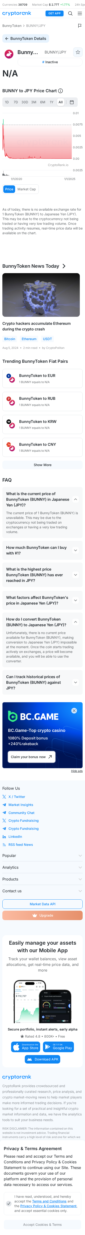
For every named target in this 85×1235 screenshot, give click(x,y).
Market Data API (42, 904)
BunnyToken (11, 26)
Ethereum (29, 339)
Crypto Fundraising (23, 820)
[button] (25, 1047)
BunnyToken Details (28, 38)
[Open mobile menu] (80, 13)
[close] (74, 710)
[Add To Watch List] (78, 52)
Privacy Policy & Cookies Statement (48, 1206)
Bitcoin (9, 339)
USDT (47, 339)
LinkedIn (15, 836)
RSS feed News (20, 845)
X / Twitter (16, 797)
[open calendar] (71, 102)
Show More (42, 465)
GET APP (54, 13)
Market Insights (20, 805)
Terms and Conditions (49, 1201)
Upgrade (46, 915)
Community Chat (21, 813)
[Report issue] (80, 26)
